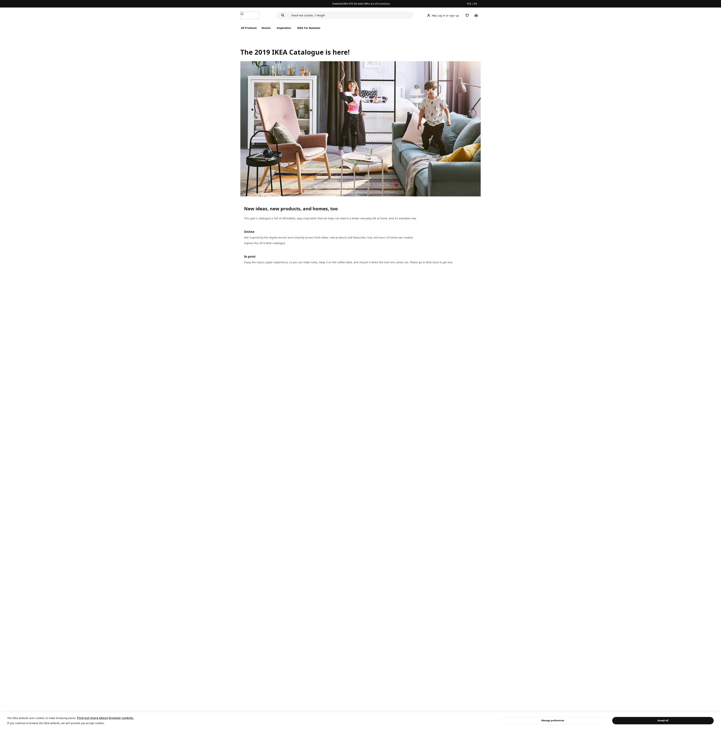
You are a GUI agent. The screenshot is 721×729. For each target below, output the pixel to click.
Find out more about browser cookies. (105, 718)
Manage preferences (552, 720)
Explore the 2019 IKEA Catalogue (264, 243)
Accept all (663, 720)
